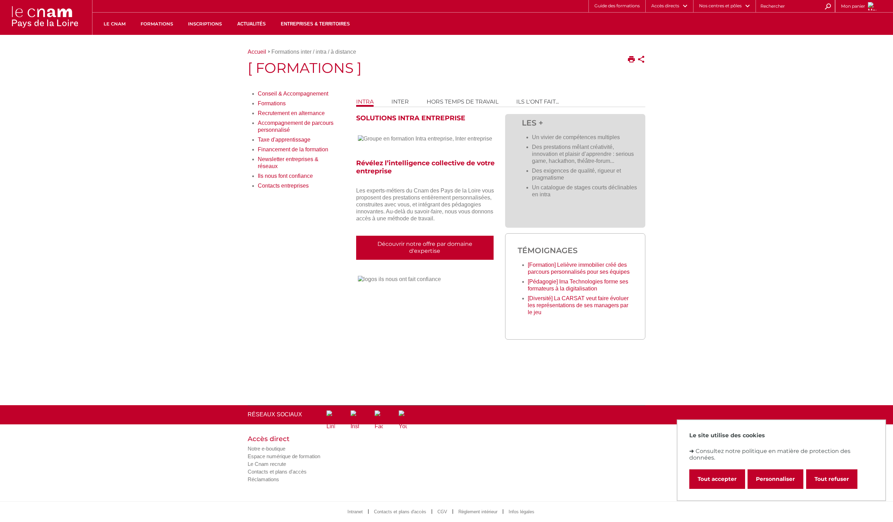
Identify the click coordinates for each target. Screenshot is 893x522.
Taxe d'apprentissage (284, 140)
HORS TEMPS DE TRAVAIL (462, 101)
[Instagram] (355, 420)
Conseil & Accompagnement (293, 94)
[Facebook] (379, 420)
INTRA (365, 101)
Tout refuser (832, 479)
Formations (272, 103)
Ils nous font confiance (285, 176)
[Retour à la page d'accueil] (44, 17)
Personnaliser (775, 479)
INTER (400, 101)
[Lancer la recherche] (828, 6)
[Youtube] (403, 420)
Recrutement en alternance (291, 113)
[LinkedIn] (331, 420)
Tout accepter (717, 479)
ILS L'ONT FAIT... (537, 101)
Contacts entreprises (283, 186)
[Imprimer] (631, 60)
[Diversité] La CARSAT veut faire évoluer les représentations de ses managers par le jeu (578, 305)
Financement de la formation (293, 149)
